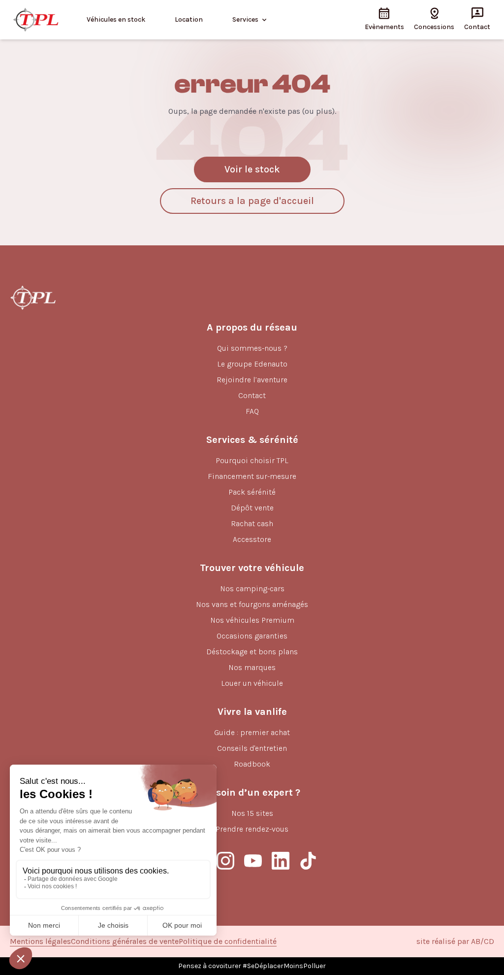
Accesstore (252, 539)
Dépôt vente (252, 507)
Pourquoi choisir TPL (252, 460)
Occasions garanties (252, 635)
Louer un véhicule (252, 683)
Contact (252, 395)
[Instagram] (225, 861)
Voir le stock (252, 169)
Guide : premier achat (252, 732)
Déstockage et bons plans (252, 651)
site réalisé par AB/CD (455, 941)
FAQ (252, 411)
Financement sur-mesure (252, 476)
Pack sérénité (252, 492)
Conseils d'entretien (252, 748)
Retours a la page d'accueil (252, 200)
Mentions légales (40, 941)
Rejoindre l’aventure (252, 379)
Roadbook (252, 764)
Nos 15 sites (252, 813)
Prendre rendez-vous (252, 829)
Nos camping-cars (252, 588)
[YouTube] (253, 861)
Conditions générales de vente (125, 941)
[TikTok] (308, 861)
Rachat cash (252, 523)
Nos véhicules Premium (252, 620)
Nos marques (252, 667)
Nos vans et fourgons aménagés (252, 604)
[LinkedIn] (280, 861)
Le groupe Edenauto (252, 364)
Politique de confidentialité (228, 941)
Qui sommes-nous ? (252, 348)
